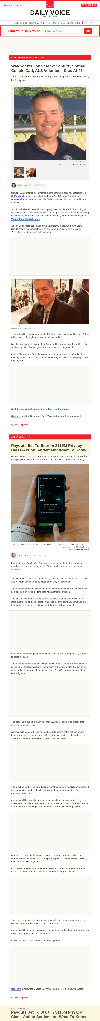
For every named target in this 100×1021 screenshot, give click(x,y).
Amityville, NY (20, 437)
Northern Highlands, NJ (27, 57)
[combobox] (15, 5)
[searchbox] (17, 6)
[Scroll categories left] (13, 23)
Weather (46, 23)
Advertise (89, 23)
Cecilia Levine (22, 185)
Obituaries (59, 23)
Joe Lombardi (22, 555)
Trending (34, 23)
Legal (70, 23)
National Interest (17, 23)
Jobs (77, 23)
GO (88, 31)
